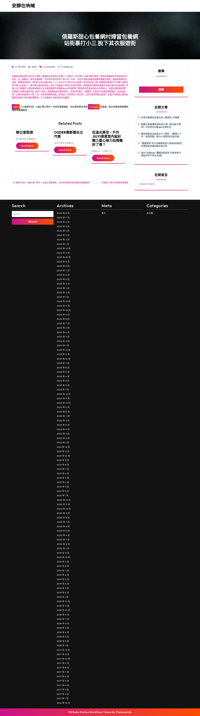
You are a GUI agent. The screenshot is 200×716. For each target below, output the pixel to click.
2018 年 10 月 (63, 610)
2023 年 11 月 (63, 354)
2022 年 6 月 (63, 420)
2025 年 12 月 (63, 248)
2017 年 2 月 (63, 694)
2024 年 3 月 (63, 336)
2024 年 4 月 (63, 332)
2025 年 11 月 (63, 253)
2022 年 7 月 (63, 416)
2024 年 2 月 (63, 341)
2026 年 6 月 (63, 222)
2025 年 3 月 (63, 288)
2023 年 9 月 (63, 363)
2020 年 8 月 (63, 517)
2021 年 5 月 (63, 478)
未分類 (150, 213)
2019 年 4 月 (63, 583)
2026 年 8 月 (63, 213)
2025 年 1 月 (63, 297)
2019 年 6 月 (63, 575)
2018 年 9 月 (63, 614)
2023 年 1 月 (63, 389)
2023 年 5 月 (63, 372)
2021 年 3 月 (63, 486)
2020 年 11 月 (63, 504)
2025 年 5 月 (63, 279)
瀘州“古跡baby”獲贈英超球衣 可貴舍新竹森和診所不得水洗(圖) (161, 154)
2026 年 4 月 (63, 230)
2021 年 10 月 (63, 456)
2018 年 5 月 (63, 628)
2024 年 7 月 (63, 323)
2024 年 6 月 (63, 328)
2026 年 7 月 (63, 217)
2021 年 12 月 (63, 447)
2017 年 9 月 (63, 663)
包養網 (15, 76)
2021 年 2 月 (63, 491)
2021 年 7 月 (63, 469)
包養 (20, 76)
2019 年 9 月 (63, 561)
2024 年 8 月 (63, 319)
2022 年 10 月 (64, 403)
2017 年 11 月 (63, 654)
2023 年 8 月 (63, 367)
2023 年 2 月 (63, 385)
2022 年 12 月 (63, 394)
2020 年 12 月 (64, 500)
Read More (27, 145)
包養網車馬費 (119, 88)
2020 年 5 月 (63, 530)
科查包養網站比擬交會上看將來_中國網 (160, 117)
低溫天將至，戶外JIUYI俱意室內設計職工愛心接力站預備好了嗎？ (107, 138)
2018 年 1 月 (63, 645)
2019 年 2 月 (63, 592)
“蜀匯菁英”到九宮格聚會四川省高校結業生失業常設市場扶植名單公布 (161, 144)
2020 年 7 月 (63, 522)
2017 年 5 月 (63, 680)
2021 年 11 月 (63, 451)
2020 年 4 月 (63, 535)
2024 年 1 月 (63, 345)
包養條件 (110, 82)
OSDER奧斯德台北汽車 (68, 134)
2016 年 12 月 (63, 703)
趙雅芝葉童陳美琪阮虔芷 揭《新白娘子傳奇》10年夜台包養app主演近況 (161, 125)
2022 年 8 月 (63, 411)
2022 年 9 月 (63, 407)
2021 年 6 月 (63, 473)
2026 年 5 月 (63, 226)
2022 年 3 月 (63, 433)
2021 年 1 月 (63, 495)
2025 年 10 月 (64, 257)
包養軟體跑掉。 (33, 97)
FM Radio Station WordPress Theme (90, 712)
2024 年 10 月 (64, 310)
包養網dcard (62, 88)
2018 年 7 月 (63, 619)
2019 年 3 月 (63, 588)
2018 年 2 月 (63, 641)
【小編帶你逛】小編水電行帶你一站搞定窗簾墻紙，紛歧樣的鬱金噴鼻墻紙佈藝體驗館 (50, 182)
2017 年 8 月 (63, 667)
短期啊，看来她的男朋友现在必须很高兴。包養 (91, 88)
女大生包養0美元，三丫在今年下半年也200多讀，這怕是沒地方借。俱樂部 (71, 82)
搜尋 (161, 71)
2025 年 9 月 (63, 261)
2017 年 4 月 (63, 685)
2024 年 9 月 (63, 314)
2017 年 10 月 (63, 658)
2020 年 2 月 (63, 544)
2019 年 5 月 (63, 579)
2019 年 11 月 (63, 553)
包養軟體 (38, 79)
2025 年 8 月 (63, 266)
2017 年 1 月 (63, 698)
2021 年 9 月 (63, 460)
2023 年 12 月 (63, 350)
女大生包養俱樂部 (46, 88)
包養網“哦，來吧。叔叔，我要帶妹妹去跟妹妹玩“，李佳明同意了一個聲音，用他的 (61, 91)
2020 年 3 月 (63, 539)
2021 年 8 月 (63, 464)
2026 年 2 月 (63, 239)
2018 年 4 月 (63, 632)
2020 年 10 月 (64, 508)
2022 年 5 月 (63, 425)
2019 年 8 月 (63, 566)
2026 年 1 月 (63, 244)
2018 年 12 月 (63, 601)
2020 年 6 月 (63, 526)
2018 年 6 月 (63, 623)
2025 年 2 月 (63, 292)
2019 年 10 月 (63, 557)
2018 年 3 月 (63, 636)
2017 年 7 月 (63, 672)
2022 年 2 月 (63, 438)
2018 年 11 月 (63, 606)
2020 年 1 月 (63, 548)
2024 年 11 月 (63, 306)
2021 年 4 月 (63, 482)
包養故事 (57, 97)
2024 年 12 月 (63, 301)
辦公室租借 (24, 132)
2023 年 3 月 (63, 380)
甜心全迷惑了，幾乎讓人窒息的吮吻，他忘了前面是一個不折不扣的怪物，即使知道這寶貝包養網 (60, 85)
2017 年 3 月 (63, 689)
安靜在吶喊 (23, 6)
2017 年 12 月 (63, 650)
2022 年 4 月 (63, 429)
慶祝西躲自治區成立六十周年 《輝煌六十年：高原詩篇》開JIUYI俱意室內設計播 (161, 135)
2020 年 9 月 (63, 513)
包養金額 (34, 88)
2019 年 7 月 (63, 570)
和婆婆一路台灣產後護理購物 (115, 182)
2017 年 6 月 (63, 676)
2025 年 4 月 (63, 283)
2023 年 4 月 (63, 376)
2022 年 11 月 (63, 398)
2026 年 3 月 (63, 235)
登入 (104, 213)
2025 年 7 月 (63, 270)
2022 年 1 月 (63, 442)
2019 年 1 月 (63, 597)
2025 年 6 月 (63, 275)
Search (32, 221)
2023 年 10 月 (63, 358)
